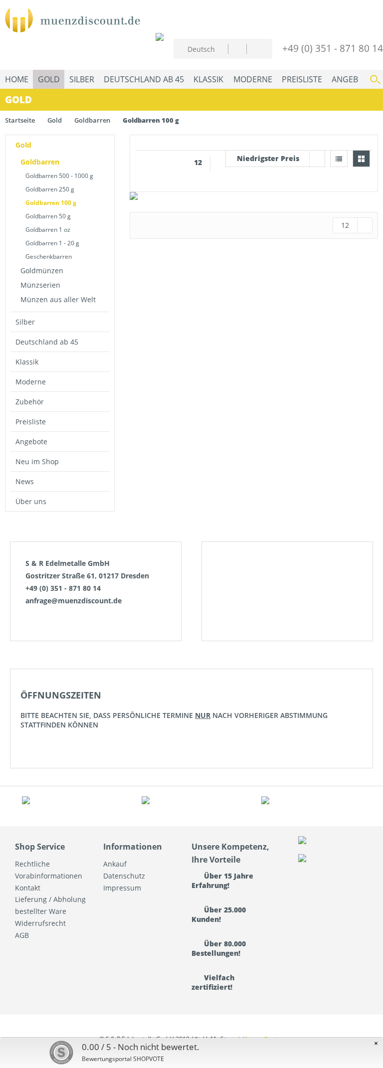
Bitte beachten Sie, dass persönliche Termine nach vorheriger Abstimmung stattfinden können (174, 709)
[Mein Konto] (237, 48)
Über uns (30, 501)
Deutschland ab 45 (46, 342)
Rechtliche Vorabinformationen (48, 870)
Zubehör (29, 401)
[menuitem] (237, 48)
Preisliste (30, 421)
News (24, 481)
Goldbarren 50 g (48, 216)
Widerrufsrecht (40, 923)
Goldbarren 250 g (49, 189)
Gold (23, 145)
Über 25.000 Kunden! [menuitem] (219, 914)
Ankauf (115, 864)
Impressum (122, 887)
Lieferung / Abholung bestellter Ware (50, 905)
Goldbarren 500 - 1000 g (59, 176)
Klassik (26, 361)
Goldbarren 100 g (50, 202)
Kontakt (27, 887)
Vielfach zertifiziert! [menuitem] (213, 982)
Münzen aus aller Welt (58, 299)
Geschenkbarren (48, 256)
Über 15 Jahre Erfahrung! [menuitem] (222, 880)
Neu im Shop (37, 461)
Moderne (30, 381)
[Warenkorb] (256, 47)
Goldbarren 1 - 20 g (52, 243)
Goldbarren (39, 162)
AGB (22, 935)
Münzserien (40, 285)
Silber (25, 322)
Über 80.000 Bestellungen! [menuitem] (219, 948)
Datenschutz (124, 876)
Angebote (31, 441)
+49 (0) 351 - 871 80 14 (332, 48)
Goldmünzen (41, 270)
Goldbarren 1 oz (47, 229)
